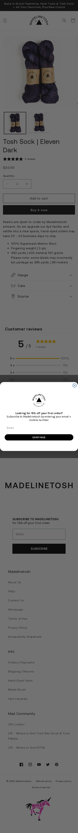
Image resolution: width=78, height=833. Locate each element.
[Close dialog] (74, 385)
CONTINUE (39, 437)
